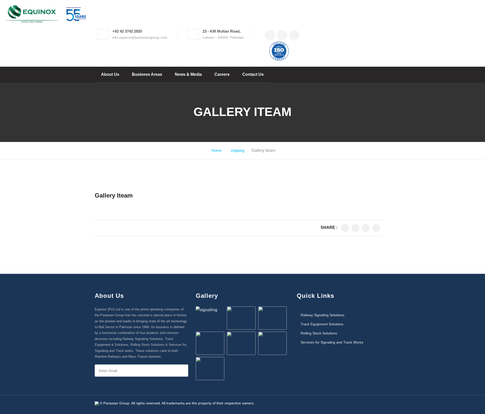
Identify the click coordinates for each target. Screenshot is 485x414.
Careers (222, 74)
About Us (110, 74)
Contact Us (253, 74)
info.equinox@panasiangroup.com (139, 37)
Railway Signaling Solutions (322, 315)
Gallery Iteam (114, 195)
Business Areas (147, 74)
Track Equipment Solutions (322, 324)
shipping (237, 150)
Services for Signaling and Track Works (332, 342)
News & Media (188, 74)
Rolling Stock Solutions (319, 333)
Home (216, 150)
